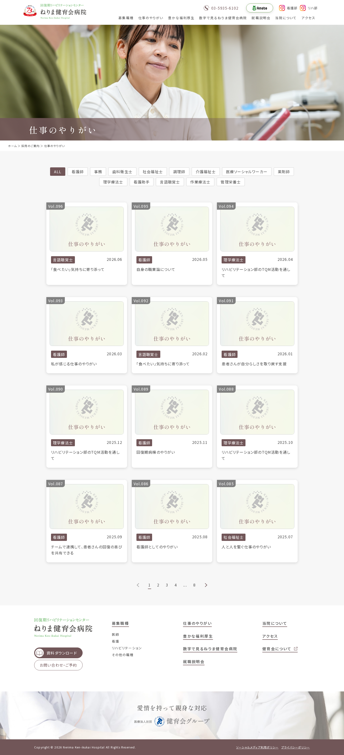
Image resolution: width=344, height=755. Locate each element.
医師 (115, 634)
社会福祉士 (153, 171)
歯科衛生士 (122, 171)
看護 (115, 641)
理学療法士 (113, 182)
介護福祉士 (206, 171)
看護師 (78, 171)
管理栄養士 (231, 182)
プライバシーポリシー (295, 747)
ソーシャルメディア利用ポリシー (257, 747)
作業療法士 (200, 182)
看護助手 (142, 182)
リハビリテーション (127, 648)
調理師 (179, 171)
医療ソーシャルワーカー (246, 171)
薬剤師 (284, 171)
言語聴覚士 (170, 182)
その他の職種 (123, 654)
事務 (98, 171)
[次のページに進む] (205, 585)
